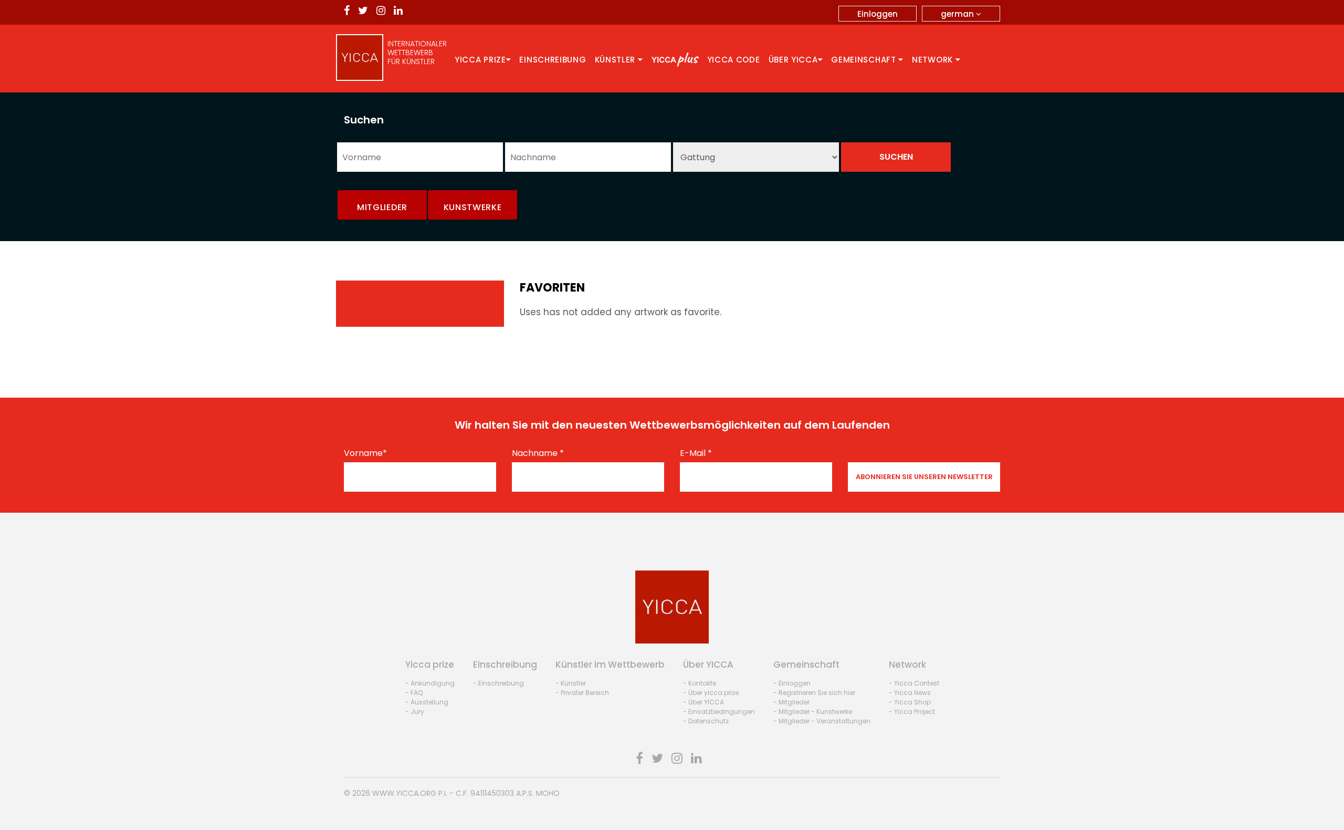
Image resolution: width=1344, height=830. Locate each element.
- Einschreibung (498, 683)
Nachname (538, 453)
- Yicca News (910, 692)
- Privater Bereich (582, 692)
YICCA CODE (733, 59)
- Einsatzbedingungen (719, 711)
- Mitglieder (791, 702)
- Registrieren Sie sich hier (814, 692)
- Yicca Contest (914, 683)
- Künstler (570, 683)
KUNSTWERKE (473, 207)
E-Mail (696, 453)
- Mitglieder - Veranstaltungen (821, 721)
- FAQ (414, 692)
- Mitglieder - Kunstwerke (812, 711)
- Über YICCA (703, 702)
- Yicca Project (912, 711)
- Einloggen (792, 683)
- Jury (414, 711)
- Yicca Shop (910, 702)
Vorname (365, 453)
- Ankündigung (430, 683)
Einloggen (877, 13)
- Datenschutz (706, 721)
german (958, 13)
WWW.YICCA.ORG (404, 793)
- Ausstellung (426, 702)
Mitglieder (382, 207)
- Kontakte (699, 683)
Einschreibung (552, 59)
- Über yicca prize (711, 692)
